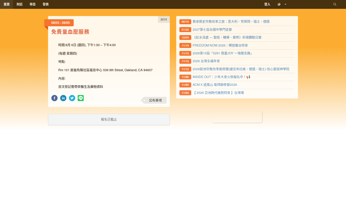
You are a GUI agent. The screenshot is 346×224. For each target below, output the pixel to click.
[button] (54, 99)
